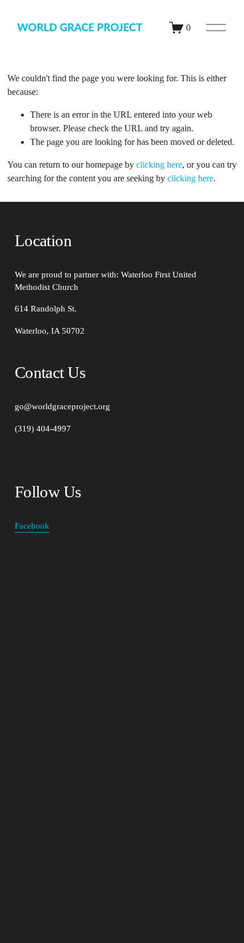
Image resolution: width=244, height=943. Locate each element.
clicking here (159, 164)
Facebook (32, 525)
